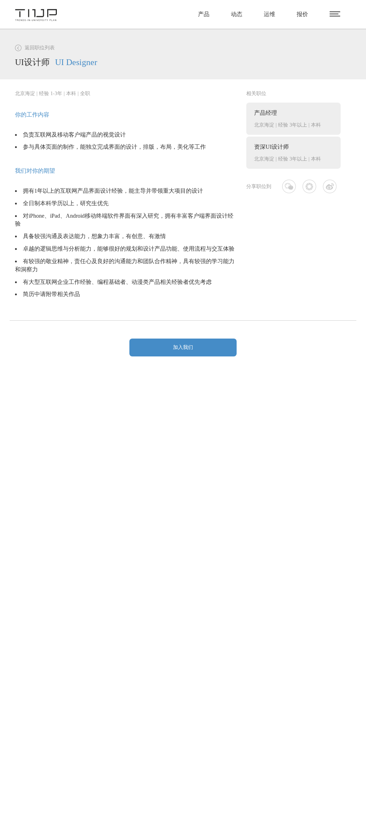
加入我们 (183, 347)
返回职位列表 (40, 47)
